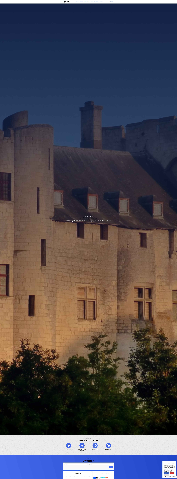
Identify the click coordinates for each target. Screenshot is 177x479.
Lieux (92, 1)
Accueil (77, 1)
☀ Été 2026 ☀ (86, 1)
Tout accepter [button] (167, 473)
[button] (13, 219)
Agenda (81, 1)
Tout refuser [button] (172, 473)
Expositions (98, 477)
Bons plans (96, 1)
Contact (101, 1)
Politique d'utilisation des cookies (169, 476)
